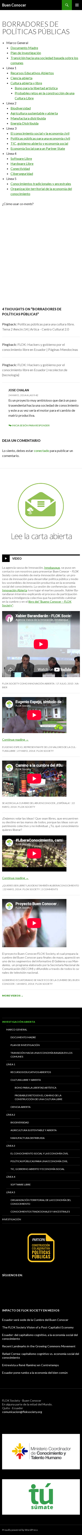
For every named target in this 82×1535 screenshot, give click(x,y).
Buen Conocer (14, 5)
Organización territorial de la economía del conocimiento (41, 1201)
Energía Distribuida (24, 123)
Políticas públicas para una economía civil (40, 138)
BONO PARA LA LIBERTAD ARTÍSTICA (35, 1087)
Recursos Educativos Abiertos (32, 73)
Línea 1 (10, 1064)
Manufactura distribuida (28, 118)
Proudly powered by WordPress (20, 1529)
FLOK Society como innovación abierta (28, 683)
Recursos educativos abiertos (31, 1072)
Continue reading (15, 739)
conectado (41, 451)
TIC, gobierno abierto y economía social (39, 143)
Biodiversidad (21, 108)
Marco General (16, 1029)
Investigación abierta (18, 1021)
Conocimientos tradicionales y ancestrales (41, 184)
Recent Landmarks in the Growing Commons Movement (38, 1346)
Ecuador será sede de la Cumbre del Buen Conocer (35, 1320)
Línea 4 (10, 1176)
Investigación (11, 1219)
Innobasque (52, 567)
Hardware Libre (22, 163)
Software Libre (21, 158)
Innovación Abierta (14, 590)
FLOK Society (45, 750)
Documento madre (23, 1037)
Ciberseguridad (22, 174)
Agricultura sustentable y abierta (34, 113)
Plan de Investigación (26, 53)
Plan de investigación (25, 1045)
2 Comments (49, 889)
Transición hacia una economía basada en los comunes (41, 1054)
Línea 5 (10, 1192)
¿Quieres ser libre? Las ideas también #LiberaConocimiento (40, 885)
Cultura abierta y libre (26, 83)
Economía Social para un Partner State (38, 148)
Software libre (21, 1184)
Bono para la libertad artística (36, 88)
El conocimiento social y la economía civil (40, 133)
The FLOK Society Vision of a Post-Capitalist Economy (38, 1327)
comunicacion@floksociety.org (22, 1412)
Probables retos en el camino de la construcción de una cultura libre (38, 1097)
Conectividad (20, 168)
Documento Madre (24, 48)
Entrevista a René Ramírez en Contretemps (30, 1365)
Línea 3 (10, 1145)
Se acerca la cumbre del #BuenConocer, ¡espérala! (36, 803)
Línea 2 (10, 1114)
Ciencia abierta (21, 78)
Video (17, 558)
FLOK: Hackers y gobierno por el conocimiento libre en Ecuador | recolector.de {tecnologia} (34, 370)
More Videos (12, 995)
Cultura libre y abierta (26, 1079)
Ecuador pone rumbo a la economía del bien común (35, 1372)
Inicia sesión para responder (31, 425)
